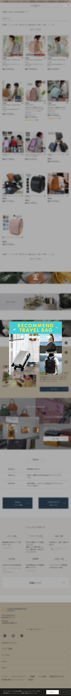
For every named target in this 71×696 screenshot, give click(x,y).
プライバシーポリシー (64, 692)
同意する (52, 692)
